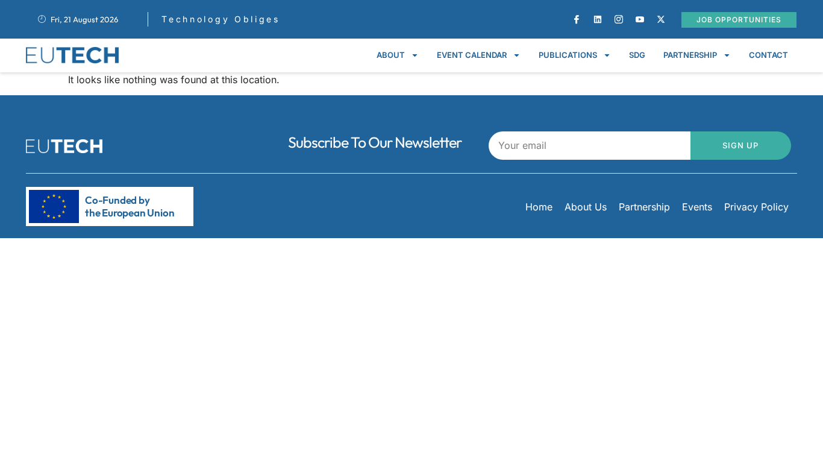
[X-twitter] (660, 19)
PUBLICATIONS (568, 55)
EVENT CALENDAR (472, 55)
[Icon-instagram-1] (618, 19)
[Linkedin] (597, 19)
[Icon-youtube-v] (639, 19)
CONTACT (768, 55)
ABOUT (391, 55)
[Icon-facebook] (576, 19)
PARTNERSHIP (690, 55)
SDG (637, 55)
